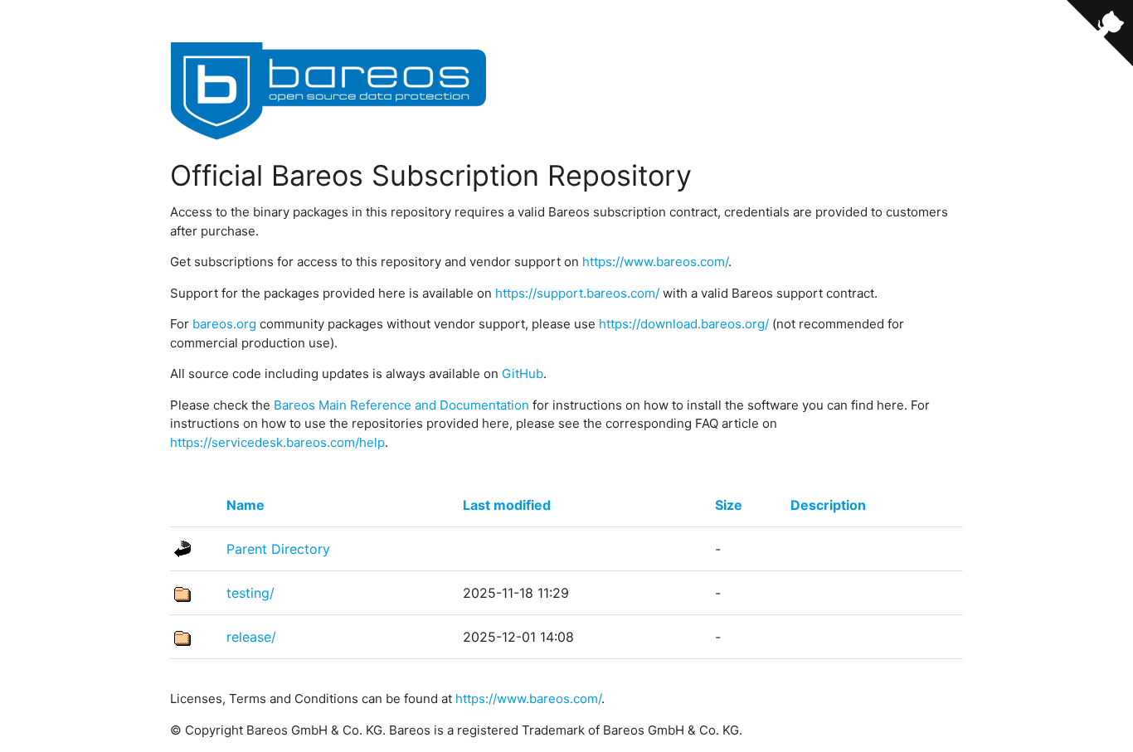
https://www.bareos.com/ (655, 261)
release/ (251, 636)
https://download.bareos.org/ (684, 324)
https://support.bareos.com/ (577, 293)
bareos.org (224, 324)
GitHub (522, 373)
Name (245, 505)
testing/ (250, 593)
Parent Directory (278, 549)
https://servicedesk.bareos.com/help (277, 442)
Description (828, 505)
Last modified (507, 505)
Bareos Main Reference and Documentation (401, 405)
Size (728, 505)
